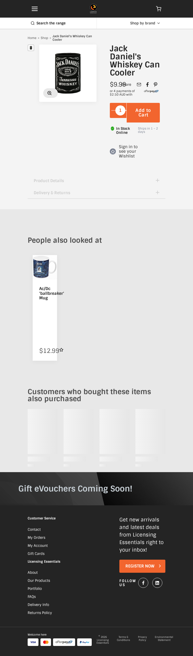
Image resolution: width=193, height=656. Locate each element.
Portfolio (35, 588)
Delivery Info (38, 604)
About (33, 572)
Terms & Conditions (123, 639)
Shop (44, 38)
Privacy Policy (142, 639)
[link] (151, 93)
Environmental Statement (164, 639)
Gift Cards (36, 553)
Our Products (39, 580)
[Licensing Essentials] (93, 9)
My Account (38, 545)
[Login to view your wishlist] (61, 350)
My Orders (36, 537)
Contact (34, 529)
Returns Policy (40, 612)
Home (32, 38)
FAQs (32, 596)
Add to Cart (143, 112)
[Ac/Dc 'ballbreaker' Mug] (45, 267)
